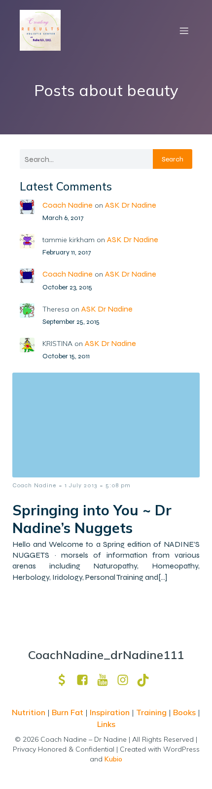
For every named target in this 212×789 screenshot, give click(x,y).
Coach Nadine (67, 205)
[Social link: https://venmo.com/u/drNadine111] (66, 680)
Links (106, 724)
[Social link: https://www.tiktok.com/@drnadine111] (147, 680)
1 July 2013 (81, 485)
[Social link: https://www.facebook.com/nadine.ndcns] (86, 680)
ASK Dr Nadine (130, 205)
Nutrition (29, 712)
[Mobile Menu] (184, 30)
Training (151, 712)
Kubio (113, 759)
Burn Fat (68, 712)
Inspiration (110, 712)
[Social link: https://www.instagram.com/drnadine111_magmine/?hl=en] (126, 680)
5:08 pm (118, 485)
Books (184, 712)
